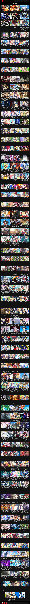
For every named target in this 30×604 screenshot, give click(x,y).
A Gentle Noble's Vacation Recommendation (15, 501)
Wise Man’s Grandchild (15, 98)
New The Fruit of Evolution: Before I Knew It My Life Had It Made (5, 153)
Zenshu (24, 350)
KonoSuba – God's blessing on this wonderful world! (5, 55)
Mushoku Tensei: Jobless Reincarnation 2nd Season (5, 99)
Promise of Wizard (5, 359)
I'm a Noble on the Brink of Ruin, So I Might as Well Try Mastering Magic (15, 361)
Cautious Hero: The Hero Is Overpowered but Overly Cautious (5, 64)
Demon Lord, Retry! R (5, 324)
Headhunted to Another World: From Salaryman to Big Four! (15, 351)
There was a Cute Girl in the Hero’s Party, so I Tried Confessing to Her (5, 501)
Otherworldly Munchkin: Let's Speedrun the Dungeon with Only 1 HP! (15, 438)
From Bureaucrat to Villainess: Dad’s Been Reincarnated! (15, 370)
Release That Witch (24, 520)
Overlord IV (5, 26)
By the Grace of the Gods (15, 142)
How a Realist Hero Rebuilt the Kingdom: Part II (15, 458)
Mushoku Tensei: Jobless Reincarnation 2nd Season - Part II (5, 283)
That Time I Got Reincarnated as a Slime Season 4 (15, 530)
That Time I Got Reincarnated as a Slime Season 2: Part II (24, 46)
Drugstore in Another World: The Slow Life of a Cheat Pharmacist (15, 478)
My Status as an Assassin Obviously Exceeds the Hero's (24, 429)
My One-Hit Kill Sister (15, 189)
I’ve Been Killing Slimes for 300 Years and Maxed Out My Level (24, 333)
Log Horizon (24, 63)
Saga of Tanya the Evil (25, 82)
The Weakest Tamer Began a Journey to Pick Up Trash (15, 262)
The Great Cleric (25, 208)
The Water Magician (5, 411)
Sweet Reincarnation (25, 197)
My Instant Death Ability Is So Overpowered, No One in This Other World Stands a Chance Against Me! (15, 244)
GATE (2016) (24, 152)
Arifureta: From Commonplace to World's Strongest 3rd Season (15, 333)
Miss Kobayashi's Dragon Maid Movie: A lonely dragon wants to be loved (5, 521)
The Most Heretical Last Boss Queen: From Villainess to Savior (15, 209)
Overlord (5, 19)
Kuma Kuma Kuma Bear (5, 179)
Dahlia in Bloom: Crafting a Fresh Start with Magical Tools (24, 292)
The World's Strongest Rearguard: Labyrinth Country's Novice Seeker (24, 587)
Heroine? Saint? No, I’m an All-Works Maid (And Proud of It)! (24, 577)
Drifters (5, 82)
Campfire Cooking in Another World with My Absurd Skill (24, 144)
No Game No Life (15, 63)
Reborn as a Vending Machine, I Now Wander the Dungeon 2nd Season (15, 402)
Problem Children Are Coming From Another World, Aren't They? (25, 74)
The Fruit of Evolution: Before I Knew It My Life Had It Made (15, 342)
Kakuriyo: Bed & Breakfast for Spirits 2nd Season (24, 448)
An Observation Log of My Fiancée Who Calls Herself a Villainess (15, 558)
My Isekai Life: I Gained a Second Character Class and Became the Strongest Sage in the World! (24, 28)
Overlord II (15, 19)
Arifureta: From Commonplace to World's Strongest (15, 108)
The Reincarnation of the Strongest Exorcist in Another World (5, 134)
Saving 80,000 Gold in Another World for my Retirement (15, 134)
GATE (15, 152)
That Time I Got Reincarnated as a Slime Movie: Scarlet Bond (15, 170)
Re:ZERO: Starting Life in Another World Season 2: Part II (5, 170)
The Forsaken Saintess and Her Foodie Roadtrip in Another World (10, 599)
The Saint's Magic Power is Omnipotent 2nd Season (5, 226)
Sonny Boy (20, 598)
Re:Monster (5, 272)
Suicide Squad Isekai (25, 282)
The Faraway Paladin (5, 428)
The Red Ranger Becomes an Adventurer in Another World (5, 380)
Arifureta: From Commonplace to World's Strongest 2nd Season (24, 108)
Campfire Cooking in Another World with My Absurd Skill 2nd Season (15, 420)
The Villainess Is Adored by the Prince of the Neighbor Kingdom (15, 511)
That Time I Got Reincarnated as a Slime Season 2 (15, 46)
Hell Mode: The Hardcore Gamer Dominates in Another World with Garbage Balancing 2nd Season (5, 589)
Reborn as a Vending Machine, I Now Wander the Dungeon (5, 209)
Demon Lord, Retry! (24, 314)
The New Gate (15, 282)
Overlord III (25, 19)
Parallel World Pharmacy (24, 37)
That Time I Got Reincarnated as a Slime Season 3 (15, 273)
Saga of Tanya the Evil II (5, 90)
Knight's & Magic (25, 341)
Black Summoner (15, 37)
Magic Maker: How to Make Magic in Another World (24, 361)
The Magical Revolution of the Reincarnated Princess (15, 125)
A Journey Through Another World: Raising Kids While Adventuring (5, 302)
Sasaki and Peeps (24, 242)
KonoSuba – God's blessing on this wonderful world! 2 (15, 55)
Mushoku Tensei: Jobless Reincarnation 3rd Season (24, 567)
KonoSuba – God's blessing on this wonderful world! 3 (24, 55)
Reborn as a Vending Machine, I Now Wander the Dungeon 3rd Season (24, 558)
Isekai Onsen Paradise (24, 261)
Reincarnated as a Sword (24, 98)
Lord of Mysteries (5, 419)
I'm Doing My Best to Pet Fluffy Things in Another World (5, 243)
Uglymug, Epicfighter (25, 400)
